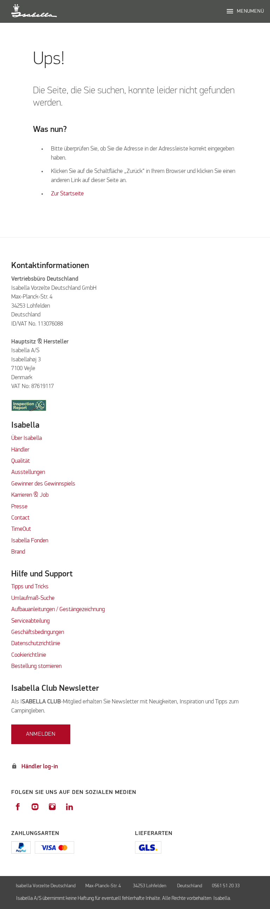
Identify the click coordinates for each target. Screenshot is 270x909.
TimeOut (21, 529)
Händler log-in (39, 767)
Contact (20, 518)
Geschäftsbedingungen (37, 632)
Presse (19, 507)
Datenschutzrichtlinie (35, 644)
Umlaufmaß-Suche (33, 598)
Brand (18, 552)
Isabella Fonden (29, 541)
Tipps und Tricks (30, 587)
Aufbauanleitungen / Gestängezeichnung (58, 610)
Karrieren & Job (30, 495)
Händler (20, 450)
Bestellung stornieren (36, 666)
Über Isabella (26, 438)
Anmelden (41, 734)
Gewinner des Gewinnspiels (43, 484)
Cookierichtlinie (28, 655)
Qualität (20, 461)
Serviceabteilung (30, 621)
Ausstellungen (28, 472)
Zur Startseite (67, 194)
